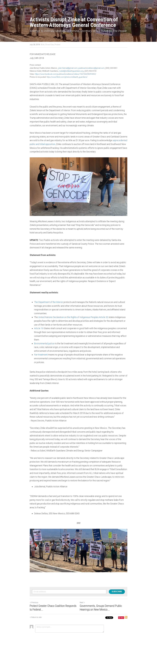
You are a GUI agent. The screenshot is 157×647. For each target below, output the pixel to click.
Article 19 (38, 328)
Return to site (12, 6)
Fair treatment (41, 354)
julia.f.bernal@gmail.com (68, 68)
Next (81, 603)
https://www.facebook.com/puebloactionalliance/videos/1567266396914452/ (65, 74)
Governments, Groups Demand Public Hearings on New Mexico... (101, 607)
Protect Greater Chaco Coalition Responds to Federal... (53, 607)
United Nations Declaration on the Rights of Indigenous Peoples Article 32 (73, 317)
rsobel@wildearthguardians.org (71, 71)
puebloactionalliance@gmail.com (91, 68)
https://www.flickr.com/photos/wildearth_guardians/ (67, 77)
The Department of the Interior (48, 302)
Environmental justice (44, 343)
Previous (34, 603)
